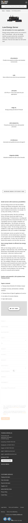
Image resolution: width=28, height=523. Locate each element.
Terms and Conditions (13, 507)
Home (3, 10)
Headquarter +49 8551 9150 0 (8, 445)
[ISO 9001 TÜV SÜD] (5, 520)
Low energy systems (16, 10)
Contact (22, 507)
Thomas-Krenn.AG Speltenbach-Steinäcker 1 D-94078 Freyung (6, 437)
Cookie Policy (4, 494)
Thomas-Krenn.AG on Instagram (5, 471)
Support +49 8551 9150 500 (7, 448)
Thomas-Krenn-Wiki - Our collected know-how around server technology (9, 471)
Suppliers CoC (4, 486)
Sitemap (3, 511)
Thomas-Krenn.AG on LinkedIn (2, 471)
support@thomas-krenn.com (10, 454)
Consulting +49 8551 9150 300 (8, 442)
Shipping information (5, 477)
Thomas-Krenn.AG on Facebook (2, 468)
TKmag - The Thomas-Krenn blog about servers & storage (9, 468)
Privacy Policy (4, 491)
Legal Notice (4, 507)
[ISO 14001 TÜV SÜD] (9, 520)
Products (8, 10)
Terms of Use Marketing (12, 511)
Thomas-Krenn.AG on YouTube (5, 468)
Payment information (5, 483)
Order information (5, 480)
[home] (4, 3)
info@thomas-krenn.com (9, 451)
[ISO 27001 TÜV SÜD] (16, 520)
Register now (6, 460)
